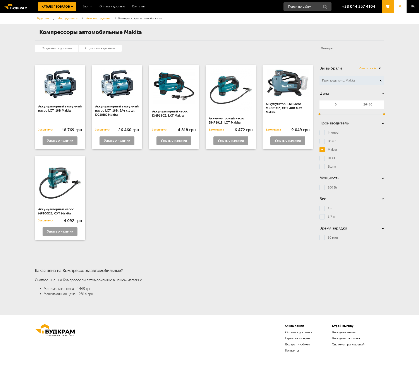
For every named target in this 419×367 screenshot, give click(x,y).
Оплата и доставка (112, 6)
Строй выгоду (343, 326)
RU (400, 6)
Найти (326, 8)
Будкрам (15, 6)
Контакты (138, 6)
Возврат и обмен (297, 344)
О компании (294, 326)
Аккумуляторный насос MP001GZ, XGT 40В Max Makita (284, 108)
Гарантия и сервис (298, 338)
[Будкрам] (55, 338)
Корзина (387, 2)
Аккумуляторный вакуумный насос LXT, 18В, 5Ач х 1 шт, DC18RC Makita (117, 111)
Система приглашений (348, 344)
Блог (85, 6)
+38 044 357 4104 (358, 6)
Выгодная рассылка (346, 338)
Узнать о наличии (60, 141)
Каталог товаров (55, 6)
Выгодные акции (343, 332)
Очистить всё (367, 68)
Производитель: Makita (337, 81)
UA (413, 6)
